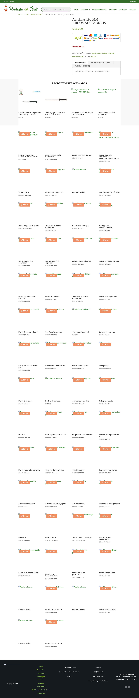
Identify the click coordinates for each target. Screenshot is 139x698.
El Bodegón (113, 10)
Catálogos (123, 10)
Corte (26, 14)
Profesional (110, 53)
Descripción (80, 63)
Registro (41, 683)
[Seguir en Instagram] (129, 687)
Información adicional (101, 63)
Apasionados (96, 53)
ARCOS (93, 56)
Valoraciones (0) (82, 66)
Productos (84, 10)
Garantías (40, 686)
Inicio (76, 10)
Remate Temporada (99, 10)
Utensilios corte (35, 14)
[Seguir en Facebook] (126, 687)
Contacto (132, 10)
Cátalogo (41, 673)
